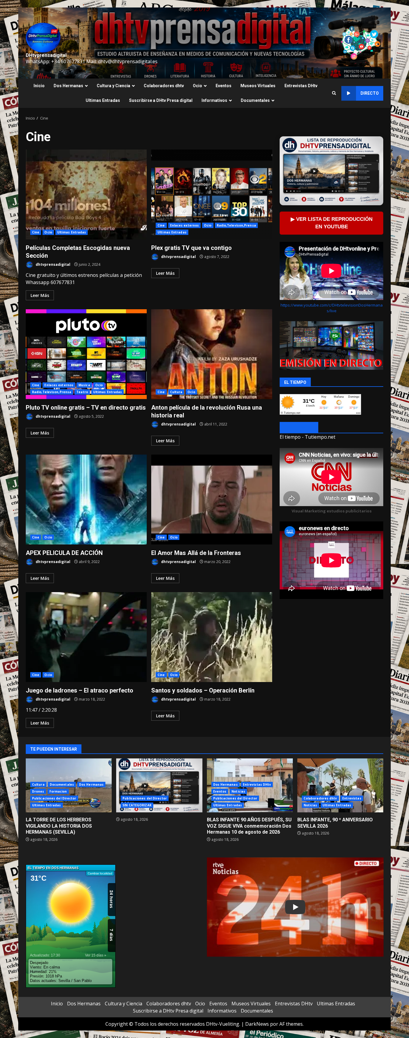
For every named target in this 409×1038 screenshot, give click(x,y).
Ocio (197, 85)
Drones (38, 791)
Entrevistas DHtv (300, 85)
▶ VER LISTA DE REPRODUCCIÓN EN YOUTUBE (331, 223)
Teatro (82, 392)
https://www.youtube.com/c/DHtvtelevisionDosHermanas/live (332, 307)
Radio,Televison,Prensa (236, 225)
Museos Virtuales (257, 85)
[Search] (334, 93)
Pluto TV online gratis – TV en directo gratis (86, 354)
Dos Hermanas (68, 85)
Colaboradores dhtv (164, 85)
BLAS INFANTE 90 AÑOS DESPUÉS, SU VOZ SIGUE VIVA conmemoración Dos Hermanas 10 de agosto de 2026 (249, 826)
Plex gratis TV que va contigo (211, 194)
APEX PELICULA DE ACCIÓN (86, 499)
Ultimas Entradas (103, 100)
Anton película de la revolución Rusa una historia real (211, 354)
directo (369, 93)
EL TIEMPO (299, 428)
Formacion (58, 791)
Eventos (223, 85)
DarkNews (257, 1024)
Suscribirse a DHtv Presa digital (161, 100)
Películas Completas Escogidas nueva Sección (86, 194)
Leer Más (40, 295)
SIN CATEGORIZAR (137, 805)
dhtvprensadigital (52, 264)
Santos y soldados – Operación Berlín (211, 637)
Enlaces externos (184, 225)
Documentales (255, 100)
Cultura (176, 392)
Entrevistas (351, 798)
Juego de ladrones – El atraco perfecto (86, 637)
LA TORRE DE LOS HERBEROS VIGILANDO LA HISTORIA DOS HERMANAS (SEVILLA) (59, 826)
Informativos (214, 100)
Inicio (39, 85)
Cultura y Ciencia (113, 85)
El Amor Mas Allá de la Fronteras (211, 499)
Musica (84, 385)
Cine (35, 232)
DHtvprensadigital (46, 55)
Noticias (238, 791)
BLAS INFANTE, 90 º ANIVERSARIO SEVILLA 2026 (340, 785)
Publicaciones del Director (54, 798)
